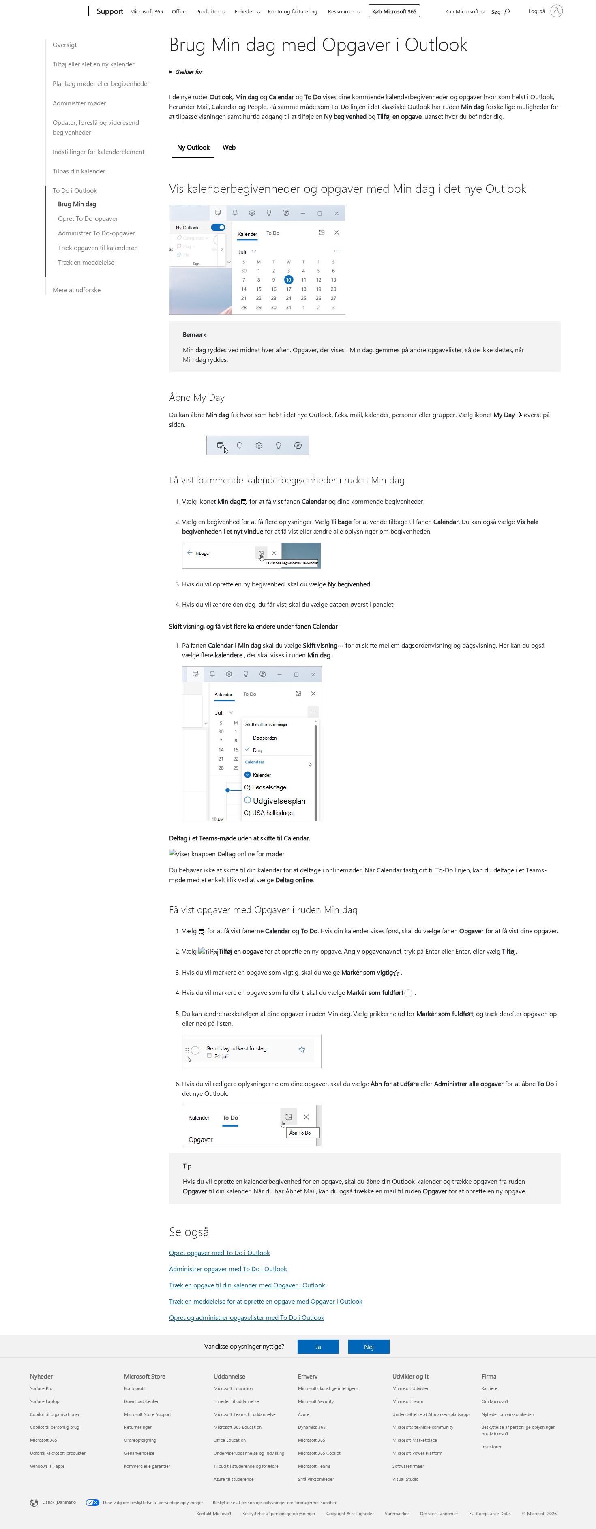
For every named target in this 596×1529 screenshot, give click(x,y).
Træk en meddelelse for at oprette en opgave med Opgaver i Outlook (265, 1301)
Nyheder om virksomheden (508, 1414)
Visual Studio (405, 1479)
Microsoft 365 (146, 11)
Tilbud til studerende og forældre (246, 1466)
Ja (318, 1346)
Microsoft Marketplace (414, 1440)
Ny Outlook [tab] (193, 147)
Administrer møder (79, 102)
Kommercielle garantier (147, 1466)
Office (179, 11)
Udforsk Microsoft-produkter (58, 1453)
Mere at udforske (77, 289)
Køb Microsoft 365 (394, 11)
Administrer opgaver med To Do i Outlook (228, 1268)
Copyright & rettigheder (350, 1513)
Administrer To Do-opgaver (96, 233)
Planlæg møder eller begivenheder (101, 83)
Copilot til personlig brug (54, 1427)
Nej (369, 1346)
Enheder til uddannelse (236, 1401)
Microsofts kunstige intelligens (328, 1388)
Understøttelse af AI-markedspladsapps (431, 1414)
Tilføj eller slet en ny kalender (94, 64)
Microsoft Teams (314, 1466)
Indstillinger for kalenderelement (98, 151)
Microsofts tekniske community (422, 1427)
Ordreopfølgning (140, 1440)
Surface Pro (41, 1388)
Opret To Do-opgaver (88, 218)
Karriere (489, 1388)
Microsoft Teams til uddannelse (245, 1414)
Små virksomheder (316, 1479)
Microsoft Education (233, 1388)
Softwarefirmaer (408, 1466)
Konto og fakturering (292, 11)
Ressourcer (341, 11)
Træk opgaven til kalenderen (98, 247)
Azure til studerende (234, 1479)
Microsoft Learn (407, 1401)
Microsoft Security (316, 1401)
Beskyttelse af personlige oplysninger (278, 1513)
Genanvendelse (139, 1453)
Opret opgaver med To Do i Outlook (219, 1252)
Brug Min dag (77, 203)
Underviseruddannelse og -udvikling (249, 1453)
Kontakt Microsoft (214, 1513)
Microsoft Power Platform (417, 1453)
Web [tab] (229, 147)
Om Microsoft (495, 1401)
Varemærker (397, 1513)
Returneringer (138, 1427)
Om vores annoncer (439, 1513)
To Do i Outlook (75, 190)
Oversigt (65, 44)
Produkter (207, 11)
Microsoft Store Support (147, 1414)
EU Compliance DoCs (490, 1513)
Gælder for (188, 71)
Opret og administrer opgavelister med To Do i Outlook (246, 1317)
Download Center (141, 1401)
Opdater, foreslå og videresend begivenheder (96, 127)
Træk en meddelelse (86, 262)
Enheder (244, 11)
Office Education (230, 1440)
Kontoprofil (135, 1388)
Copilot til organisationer (54, 1414)
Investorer (492, 1446)
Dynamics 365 (312, 1427)
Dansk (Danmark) (59, 1502)
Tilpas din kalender (79, 171)
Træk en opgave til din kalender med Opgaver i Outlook (247, 1285)
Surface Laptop (44, 1401)
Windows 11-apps (47, 1466)
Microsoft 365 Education (238, 1427)
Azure (303, 1414)
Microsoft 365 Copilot (319, 1453)
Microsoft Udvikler (410, 1388)
